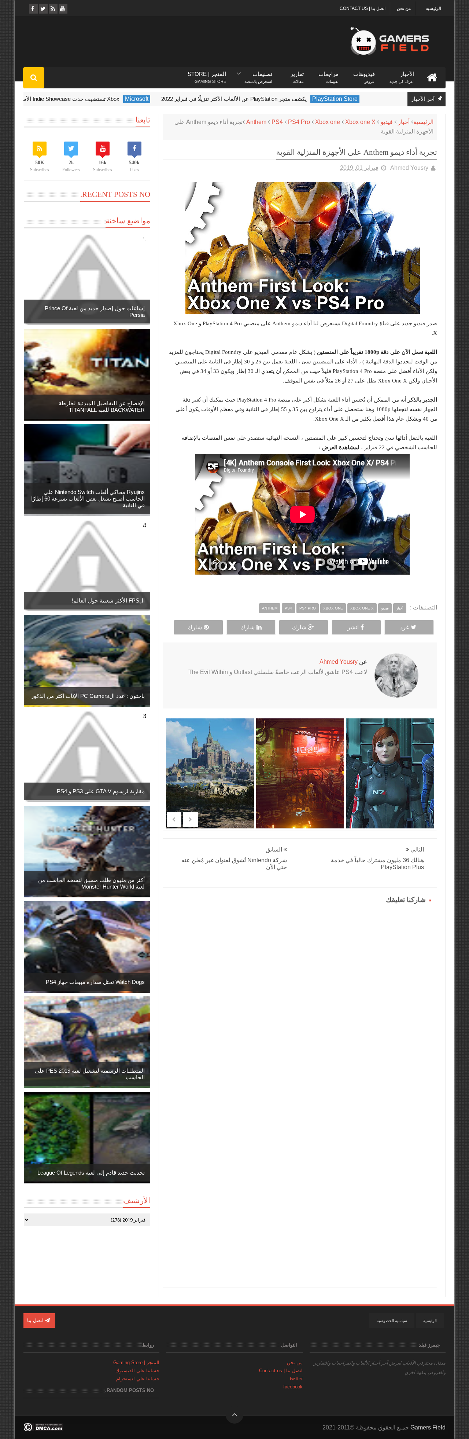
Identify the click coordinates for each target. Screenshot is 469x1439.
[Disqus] (300, 998)
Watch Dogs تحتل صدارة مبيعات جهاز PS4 (95, 982)
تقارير (297, 74)
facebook (293, 1386)
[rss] (53, 9)
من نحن (404, 8)
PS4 (277, 122)
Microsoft (158, 99)
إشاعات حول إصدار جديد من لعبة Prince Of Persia (95, 311)
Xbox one (327, 122)
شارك (299, 627)
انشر (353, 627)
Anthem (256, 122)
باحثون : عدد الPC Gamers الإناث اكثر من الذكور (88, 696)
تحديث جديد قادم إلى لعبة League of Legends (91, 1172)
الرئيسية (433, 8)
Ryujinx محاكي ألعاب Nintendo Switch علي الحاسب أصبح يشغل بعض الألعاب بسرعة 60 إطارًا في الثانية (88, 498)
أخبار (404, 122)
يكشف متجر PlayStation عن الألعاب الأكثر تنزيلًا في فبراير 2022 (255, 99)
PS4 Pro (299, 122)
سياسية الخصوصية (392, 1320)
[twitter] (43, 9)
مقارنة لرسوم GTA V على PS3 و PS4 (101, 791)
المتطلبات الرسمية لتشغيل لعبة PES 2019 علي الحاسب (90, 1074)
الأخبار (401, 74)
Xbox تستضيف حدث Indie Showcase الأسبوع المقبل (79, 99)
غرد (404, 627)
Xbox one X (360, 122)
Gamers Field (428, 1427)
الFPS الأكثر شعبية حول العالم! (108, 600)
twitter (296, 1378)
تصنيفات (258, 74)
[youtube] (62, 9)
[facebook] (33, 9)
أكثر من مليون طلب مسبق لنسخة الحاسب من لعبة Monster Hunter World (91, 883)
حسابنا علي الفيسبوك (137, 1370)
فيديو (387, 122)
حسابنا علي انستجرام (137, 1378)
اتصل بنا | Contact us (362, 8)
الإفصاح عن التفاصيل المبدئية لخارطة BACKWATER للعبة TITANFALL (102, 406)
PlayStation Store (356, 99)
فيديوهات (364, 74)
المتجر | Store (207, 74)
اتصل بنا (36, 1320)
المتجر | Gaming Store (136, 1362)
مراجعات (328, 74)
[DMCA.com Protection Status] (43, 1429)
